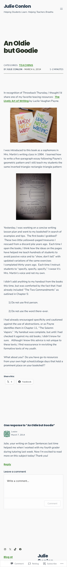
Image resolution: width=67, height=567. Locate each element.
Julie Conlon (17, 6)
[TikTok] (15, 549)
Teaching (26, 65)
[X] (10, 549)
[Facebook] (20, 549)
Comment (52, 503)
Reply (7, 464)
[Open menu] (61, 9)
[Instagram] (5, 549)
